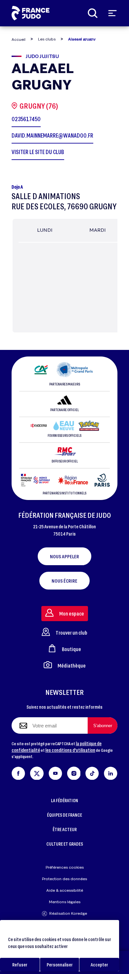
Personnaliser (60, 964)
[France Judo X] (37, 772)
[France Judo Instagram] (74, 772)
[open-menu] (112, 13)
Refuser (19, 964)
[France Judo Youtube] (55, 772)
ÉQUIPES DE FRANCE (64, 815)
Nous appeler (64, 556)
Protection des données (64, 879)
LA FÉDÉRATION (64, 800)
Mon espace (71, 613)
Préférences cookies (65, 867)
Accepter (99, 964)
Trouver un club (71, 632)
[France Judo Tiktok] (92, 772)
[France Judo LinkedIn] (110, 772)
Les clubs (47, 39)
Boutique (71, 649)
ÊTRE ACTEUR (65, 829)
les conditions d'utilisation (70, 750)
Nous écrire (64, 581)
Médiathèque (72, 665)
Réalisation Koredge (68, 913)
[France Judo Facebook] (18, 772)
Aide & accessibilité (64, 890)
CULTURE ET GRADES (64, 844)
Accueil (18, 39)
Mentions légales (64, 902)
